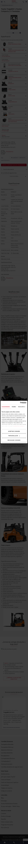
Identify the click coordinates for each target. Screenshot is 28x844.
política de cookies (19, 426)
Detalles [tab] (14, 406)
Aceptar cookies (14, 431)
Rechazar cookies (14, 440)
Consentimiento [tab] (6, 406)
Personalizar (13, 435)
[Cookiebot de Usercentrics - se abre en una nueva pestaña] (20, 403)
